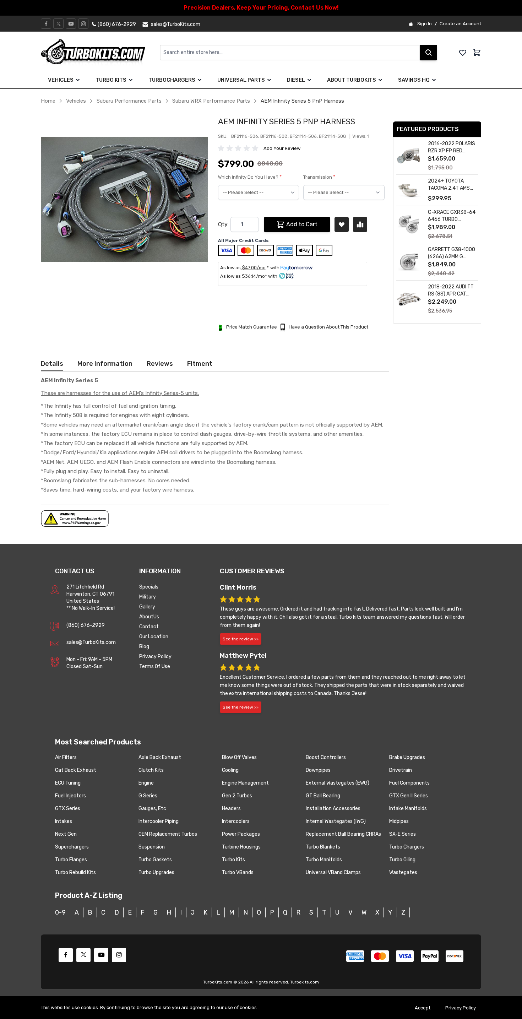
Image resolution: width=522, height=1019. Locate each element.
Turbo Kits (111, 80)
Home (48, 101)
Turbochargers (171, 80)
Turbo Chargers (406, 847)
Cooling (230, 770)
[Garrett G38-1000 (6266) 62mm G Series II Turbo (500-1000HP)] (408, 262)
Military (147, 597)
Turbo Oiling (402, 860)
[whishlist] (462, 52)
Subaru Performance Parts (129, 101)
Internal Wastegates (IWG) (336, 821)
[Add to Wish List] (342, 224)
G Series (147, 796)
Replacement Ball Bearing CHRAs (343, 834)
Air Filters (66, 757)
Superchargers (72, 847)
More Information (104, 364)
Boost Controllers (326, 757)
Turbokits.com (304, 982)
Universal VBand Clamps (333, 872)
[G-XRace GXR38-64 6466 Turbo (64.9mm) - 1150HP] (408, 224)
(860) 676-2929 (85, 625)
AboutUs (149, 617)
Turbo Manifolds (324, 860)
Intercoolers (236, 821)
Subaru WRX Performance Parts (211, 101)
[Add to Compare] (360, 224)
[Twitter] (58, 24)
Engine (146, 783)
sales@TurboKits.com (91, 642)
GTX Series (67, 809)
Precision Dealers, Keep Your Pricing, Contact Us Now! (261, 7)
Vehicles (61, 80)
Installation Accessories (333, 809)
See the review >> (241, 638)
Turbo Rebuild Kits (75, 872)
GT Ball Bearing (323, 796)
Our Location (153, 637)
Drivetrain (400, 770)
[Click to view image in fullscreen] (124, 199)
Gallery (147, 607)
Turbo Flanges (71, 860)
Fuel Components (409, 783)
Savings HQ (414, 80)
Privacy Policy (155, 657)
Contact (149, 627)
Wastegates (403, 872)
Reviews (160, 364)
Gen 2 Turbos (237, 796)
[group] (239, 148)
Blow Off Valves (239, 757)
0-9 (60, 912)
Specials (148, 587)
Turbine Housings (241, 847)
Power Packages (241, 834)
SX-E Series (402, 834)
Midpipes (399, 821)
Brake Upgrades (407, 757)
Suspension (151, 847)
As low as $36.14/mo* (243, 276)
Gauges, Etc (152, 809)
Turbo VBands (238, 872)
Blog (144, 647)
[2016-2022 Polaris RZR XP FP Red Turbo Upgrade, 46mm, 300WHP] (408, 156)
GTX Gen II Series (408, 796)
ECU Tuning (68, 783)
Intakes (63, 821)
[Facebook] (46, 24)
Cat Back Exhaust (75, 770)
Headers (231, 809)
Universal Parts (241, 80)
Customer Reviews (252, 571)
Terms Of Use (154, 666)
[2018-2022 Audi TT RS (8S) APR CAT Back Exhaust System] (408, 299)
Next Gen (66, 834)
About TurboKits (351, 80)
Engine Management (245, 783)
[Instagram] (83, 24)
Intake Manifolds (408, 809)
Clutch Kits (151, 770)
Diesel (296, 80)
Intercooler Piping (158, 821)
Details (52, 364)
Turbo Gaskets (155, 860)
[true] (77, 79)
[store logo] (100, 52)
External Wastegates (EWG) (337, 783)
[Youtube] (71, 24)
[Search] (428, 52)
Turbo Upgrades (156, 872)
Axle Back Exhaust (159, 757)
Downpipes (318, 770)
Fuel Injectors (70, 796)
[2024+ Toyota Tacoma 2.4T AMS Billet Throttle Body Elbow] (408, 190)
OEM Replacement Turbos (167, 834)
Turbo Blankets (323, 847)
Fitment (199, 364)
